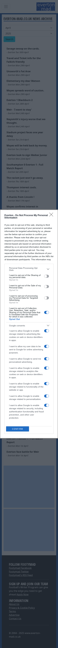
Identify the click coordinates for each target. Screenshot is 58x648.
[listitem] (29, 269)
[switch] (46, 276)
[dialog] (29, 324)
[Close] (52, 215)
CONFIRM (17, 429)
